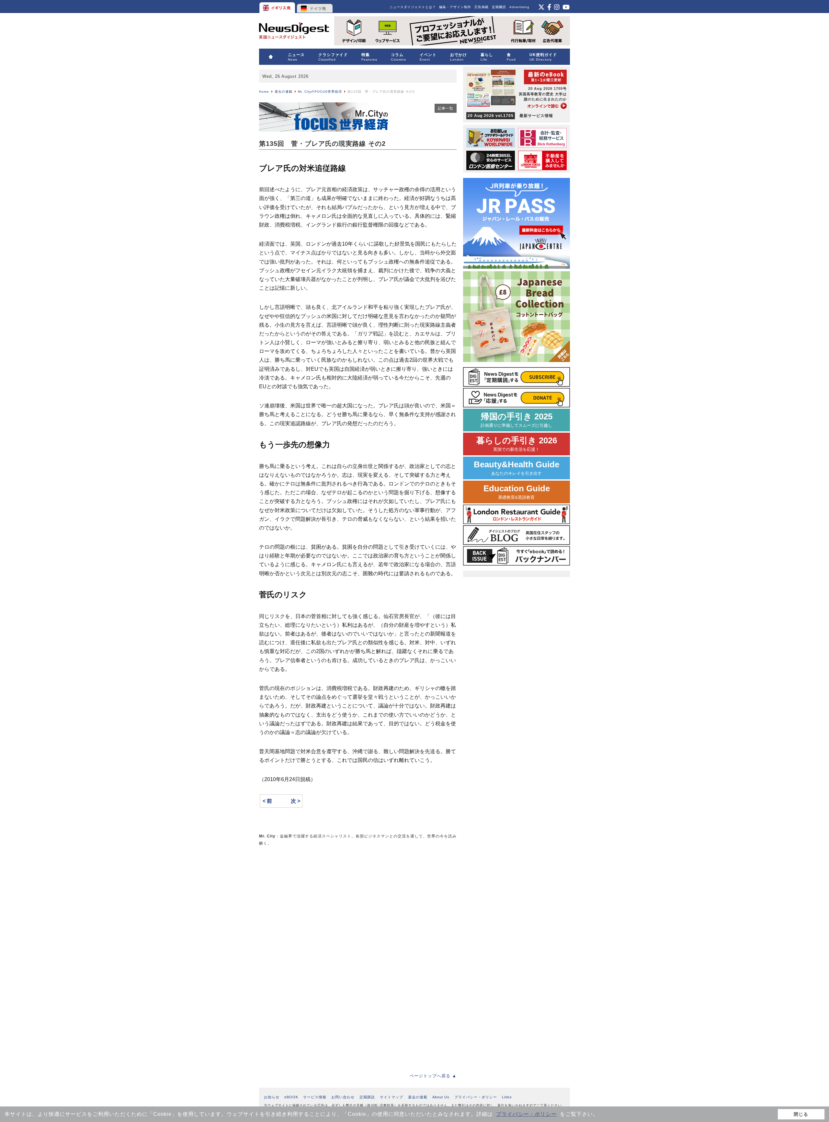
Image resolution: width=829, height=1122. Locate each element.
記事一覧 (445, 108)
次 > (295, 801)
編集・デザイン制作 (455, 7)
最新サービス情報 (510, 115)
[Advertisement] (307, 897)
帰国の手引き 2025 (516, 420)
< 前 (267, 801)
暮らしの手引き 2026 (516, 444)
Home (264, 91)
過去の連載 (283, 91)
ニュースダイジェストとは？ (413, 7)
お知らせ (271, 1097)
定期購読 (499, 7)
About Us (440, 1097)
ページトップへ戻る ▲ (433, 1075)
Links (507, 1097)
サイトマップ (391, 1097)
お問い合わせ (343, 1097)
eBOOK (291, 1097)
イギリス (277, 6)
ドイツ (315, 6)
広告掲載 (481, 7)
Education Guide (516, 492)
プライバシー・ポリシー (526, 1114)
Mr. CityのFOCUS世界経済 (320, 91)
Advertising (519, 7)
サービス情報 (314, 1097)
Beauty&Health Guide (516, 468)
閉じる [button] (801, 1114)
